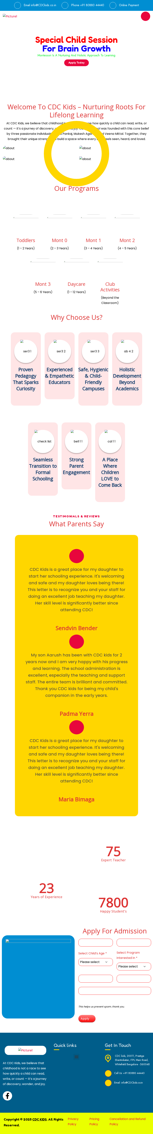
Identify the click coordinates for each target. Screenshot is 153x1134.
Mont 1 (93, 240)
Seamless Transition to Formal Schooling (43, 469)
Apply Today (76, 62)
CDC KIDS (39, 1119)
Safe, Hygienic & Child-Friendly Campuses (93, 379)
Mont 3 (43, 284)
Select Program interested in (128, 955)
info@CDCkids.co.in (43, 5)
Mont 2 (127, 240)
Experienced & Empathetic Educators (59, 375)
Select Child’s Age (92, 953)
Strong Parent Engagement (76, 465)
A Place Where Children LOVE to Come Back (110, 472)
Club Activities (110, 287)
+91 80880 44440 (92, 5)
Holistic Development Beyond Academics (127, 379)
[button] (76, 1057)
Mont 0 (59, 240)
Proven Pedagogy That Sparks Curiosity (26, 379)
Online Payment (129, 5)
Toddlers (25, 240)
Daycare (76, 284)
